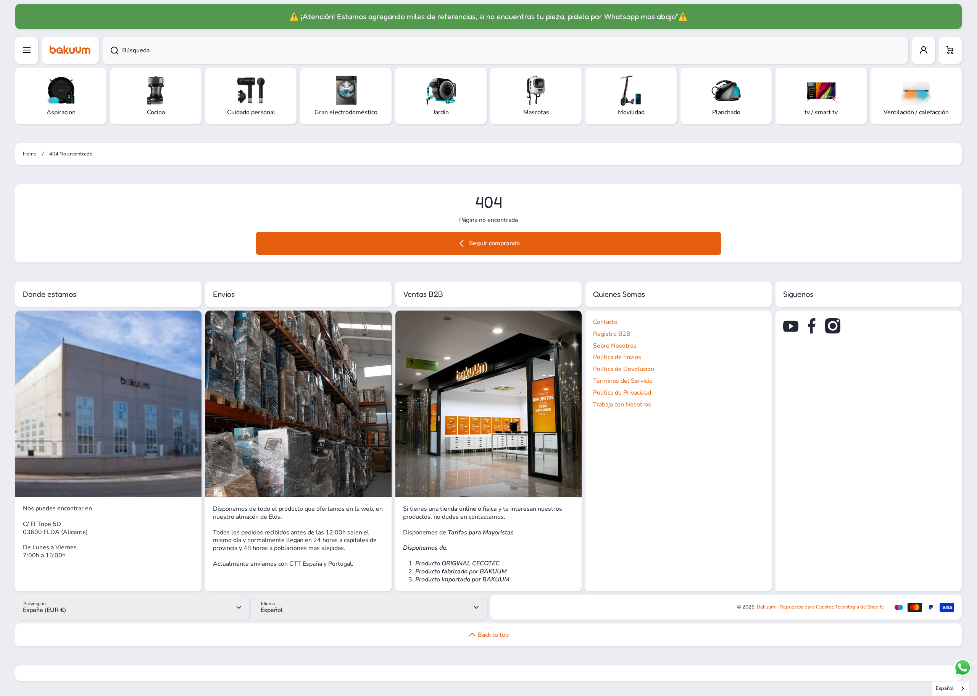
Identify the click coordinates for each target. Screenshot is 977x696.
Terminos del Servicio (623, 381)
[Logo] (70, 50)
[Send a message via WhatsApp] (962, 667)
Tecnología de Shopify (859, 607)
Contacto (605, 322)
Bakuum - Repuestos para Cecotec (795, 607)
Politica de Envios (617, 357)
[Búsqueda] (110, 50)
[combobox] (505, 50)
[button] (950, 50)
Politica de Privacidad (622, 392)
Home (29, 154)
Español (945, 688)
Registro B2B (611, 334)
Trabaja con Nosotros (622, 404)
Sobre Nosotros (615, 346)
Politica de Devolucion (623, 369)
